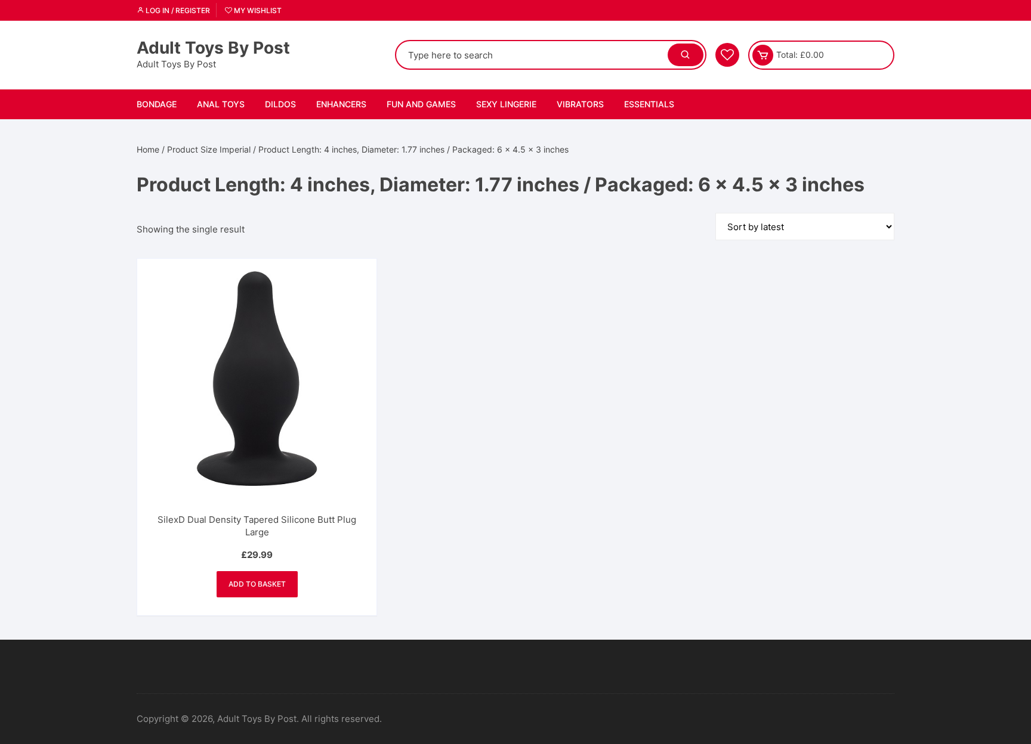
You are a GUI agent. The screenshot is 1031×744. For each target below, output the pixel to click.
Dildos (280, 104)
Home (148, 149)
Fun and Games (421, 104)
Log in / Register (177, 10)
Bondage (157, 104)
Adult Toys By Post (213, 48)
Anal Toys (221, 104)
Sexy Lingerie (506, 104)
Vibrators (580, 104)
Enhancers (341, 104)
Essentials (649, 104)
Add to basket (257, 583)
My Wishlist (257, 10)
